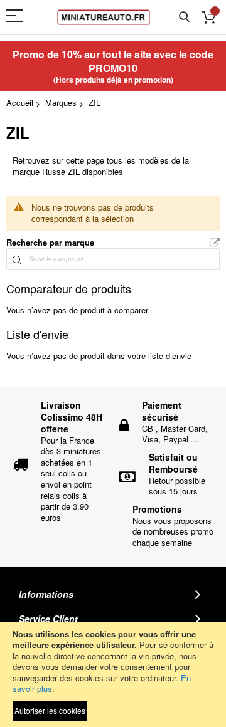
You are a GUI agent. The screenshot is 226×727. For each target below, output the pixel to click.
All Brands (215, 243)
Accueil (19, 102)
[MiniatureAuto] (103, 17)
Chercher (184, 17)
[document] (113, 675)
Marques (61, 102)
